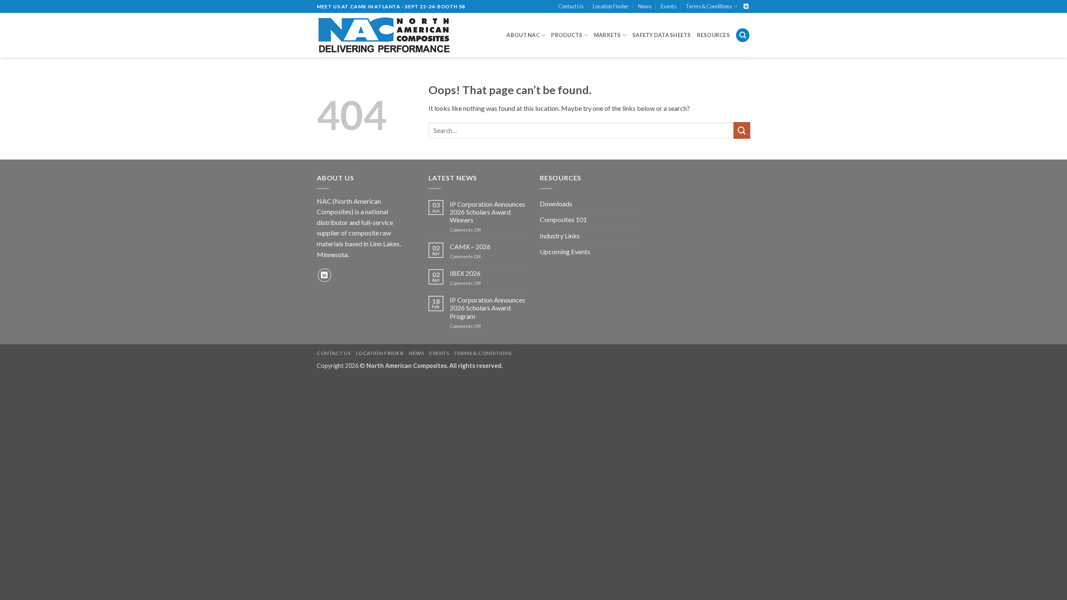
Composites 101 (563, 219)
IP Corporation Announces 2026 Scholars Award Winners (487, 212)
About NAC (522, 35)
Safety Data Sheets (661, 35)
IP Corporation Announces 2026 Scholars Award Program (487, 308)
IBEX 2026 (465, 273)
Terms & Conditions (709, 6)
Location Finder (611, 6)
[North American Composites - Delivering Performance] (384, 35)
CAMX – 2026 (470, 246)
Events (668, 6)
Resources (713, 35)
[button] (742, 35)
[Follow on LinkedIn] (746, 7)
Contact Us (571, 6)
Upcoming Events (565, 251)
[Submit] (742, 130)
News (644, 6)
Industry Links (560, 236)
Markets (607, 35)
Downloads (556, 204)
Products (566, 35)
